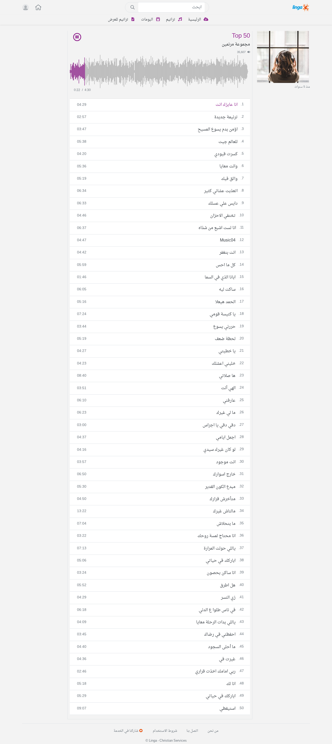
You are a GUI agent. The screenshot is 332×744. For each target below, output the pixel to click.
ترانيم (171, 19)
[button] (35, 8)
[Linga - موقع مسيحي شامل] (301, 7)
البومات (147, 19)
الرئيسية (195, 19)
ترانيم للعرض (118, 19)
